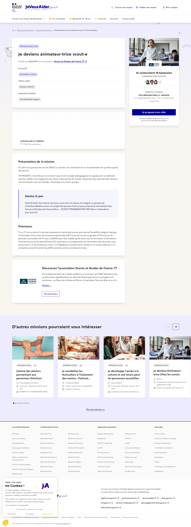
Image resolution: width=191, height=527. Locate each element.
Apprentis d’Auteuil (105, 471)
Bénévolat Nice (46, 471)
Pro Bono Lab (130, 471)
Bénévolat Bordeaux (48, 462)
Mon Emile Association (133, 466)
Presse (157, 462)
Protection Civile (104, 466)
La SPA (100, 448)
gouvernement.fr (129, 498)
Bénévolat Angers (74, 462)
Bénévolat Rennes (47, 443)
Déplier (45, 285)
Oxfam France (130, 434)
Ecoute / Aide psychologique (23, 469)
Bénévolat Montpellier (76, 448)
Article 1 (128, 438)
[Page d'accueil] (41, 7)
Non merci (11, 514)
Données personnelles (50, 517)
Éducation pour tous (44, 30)
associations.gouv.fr (109, 507)
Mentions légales (68, 517)
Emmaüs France (103, 452)
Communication (161, 452)
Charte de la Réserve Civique (165, 438)
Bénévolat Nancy (47, 466)
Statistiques (159, 471)
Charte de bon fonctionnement (96, 517)
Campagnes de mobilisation (165, 466)
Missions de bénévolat (25, 30)
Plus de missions (94, 409)
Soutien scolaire (18, 452)
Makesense (102, 438)
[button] (5, 522)
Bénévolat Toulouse (75, 438)
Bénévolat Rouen (47, 438)
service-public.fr (149, 498)
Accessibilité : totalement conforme (25, 517)
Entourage (129, 462)
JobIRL (127, 443)
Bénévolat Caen (74, 471)
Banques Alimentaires (106, 434)
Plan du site (115, 517)
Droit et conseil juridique (21, 464)
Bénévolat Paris (46, 434)
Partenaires (159, 457)
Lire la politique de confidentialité (17, 505)
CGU (79, 517)
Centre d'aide (160, 434)
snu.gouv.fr (106, 503)
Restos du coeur (131, 457)
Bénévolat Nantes (74, 466)
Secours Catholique (132, 452)
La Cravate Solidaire (132, 448)
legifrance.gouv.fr (109, 498)
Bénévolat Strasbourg (49, 457)
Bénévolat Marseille (75, 452)
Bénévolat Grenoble (75, 443)
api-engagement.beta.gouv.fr (154, 503)
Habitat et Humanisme (106, 462)
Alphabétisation (18, 443)
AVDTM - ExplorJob (105, 443)
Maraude (15, 434)
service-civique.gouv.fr (126, 503)
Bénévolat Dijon (74, 457)
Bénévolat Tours (46, 452)
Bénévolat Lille (73, 434)
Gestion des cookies (130, 517)
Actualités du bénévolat (163, 448)
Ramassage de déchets (20, 448)
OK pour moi (48, 514)
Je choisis (30, 514)
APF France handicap (105, 457)
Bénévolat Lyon (46, 448)
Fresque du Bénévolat (163, 443)
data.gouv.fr (167, 498)
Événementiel (17, 474)
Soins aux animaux (19, 438)
